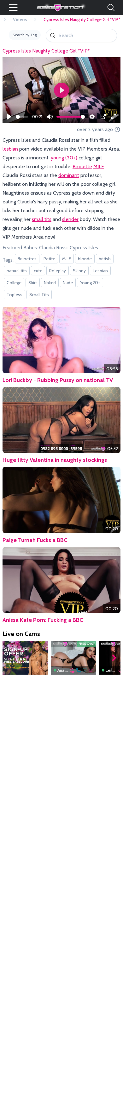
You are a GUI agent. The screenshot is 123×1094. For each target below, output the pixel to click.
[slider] (22, 117)
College (14, 282)
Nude (68, 282)
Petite (49, 259)
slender (70, 219)
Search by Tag (25, 34)
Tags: (8, 260)
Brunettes (27, 259)
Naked (50, 282)
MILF (98, 166)
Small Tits (39, 294)
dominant (68, 175)
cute (38, 271)
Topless (14, 294)
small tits (41, 219)
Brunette (82, 166)
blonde (85, 259)
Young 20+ (90, 282)
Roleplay (57, 271)
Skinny (79, 271)
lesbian (10, 149)
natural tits (17, 271)
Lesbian (100, 271)
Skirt (32, 282)
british (105, 259)
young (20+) (64, 158)
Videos (20, 19)
